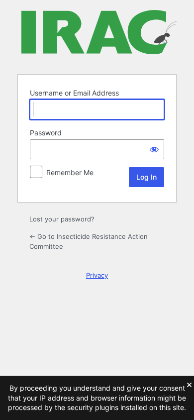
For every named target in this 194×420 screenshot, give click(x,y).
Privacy (97, 275)
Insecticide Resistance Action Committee (99, 36)
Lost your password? (62, 219)
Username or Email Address (74, 93)
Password (46, 132)
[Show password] (154, 149)
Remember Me (70, 172)
